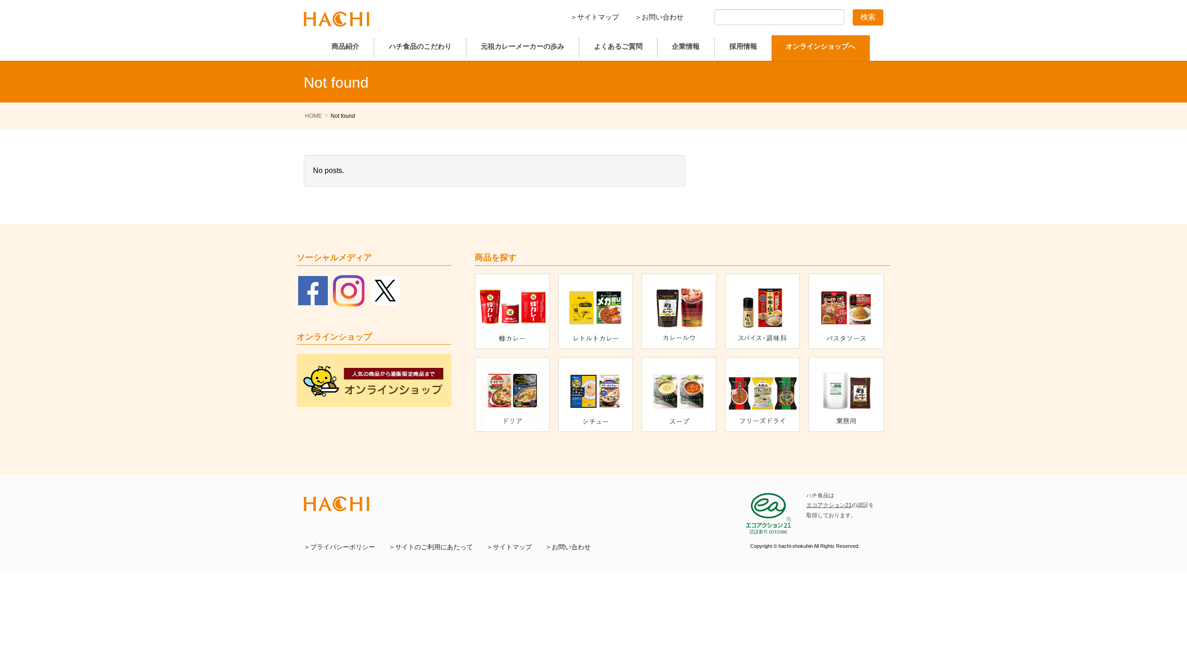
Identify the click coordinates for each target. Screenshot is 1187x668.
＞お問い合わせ (659, 17)
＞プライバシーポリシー (339, 547)
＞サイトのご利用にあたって (431, 547)
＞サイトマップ (594, 17)
